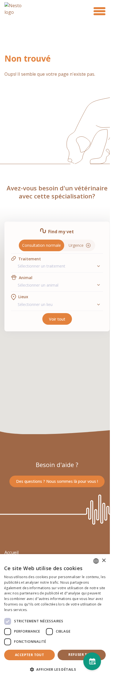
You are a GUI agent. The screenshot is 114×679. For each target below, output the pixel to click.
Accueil (11, 552)
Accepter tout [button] (29, 654)
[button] (55, 669)
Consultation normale (41, 245)
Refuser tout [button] (81, 654)
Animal (25, 277)
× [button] (104, 561)
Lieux (23, 296)
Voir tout (57, 319)
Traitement (29, 258)
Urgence (76, 245)
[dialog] (55, 616)
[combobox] (57, 266)
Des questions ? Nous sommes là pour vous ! (57, 481)
